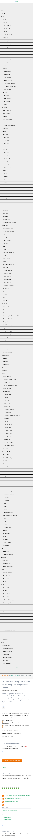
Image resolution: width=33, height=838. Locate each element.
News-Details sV (6, 621)
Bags (5, 503)
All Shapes (4, 107)
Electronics (5, 243)
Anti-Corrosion (4, 463)
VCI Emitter (6, 500)
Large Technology (7, 279)
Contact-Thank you (8, 648)
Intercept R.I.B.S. (8, 80)
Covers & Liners (4, 128)
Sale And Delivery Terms (21, 833)
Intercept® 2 (7, 95)
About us (3, 584)
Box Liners (6, 143)
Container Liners (7, 146)
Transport (4, 328)
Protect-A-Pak (7, 403)
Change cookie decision (7, 823)
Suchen (29, 6)
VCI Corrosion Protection (8, 494)
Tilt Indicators (6, 418)
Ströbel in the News (7, 633)
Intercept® (5, 161)
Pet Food (5, 237)
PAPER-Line (6, 37)
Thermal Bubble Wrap (9, 201)
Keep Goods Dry (6, 309)
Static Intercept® (7, 98)
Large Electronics (7, 276)
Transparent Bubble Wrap (9, 198)
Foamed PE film (6, 454)
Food (4, 234)
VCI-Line (5, 65)
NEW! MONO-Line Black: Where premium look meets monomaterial (17, 795)
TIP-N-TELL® (7, 427)
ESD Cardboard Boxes (8, 554)
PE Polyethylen (6, 192)
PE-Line (5, 104)
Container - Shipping (7, 270)
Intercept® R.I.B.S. (8, 101)
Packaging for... (4, 225)
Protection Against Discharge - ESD (11, 315)
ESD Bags (5, 358)
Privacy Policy (13, 833)
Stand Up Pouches (8, 25)
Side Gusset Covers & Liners (10, 158)
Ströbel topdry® (6, 533)
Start (2, 10)
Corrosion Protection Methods (8, 470)
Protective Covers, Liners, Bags (10, 385)
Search (3, 13)
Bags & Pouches (4, 16)
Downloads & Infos (7, 578)
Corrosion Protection (6, 343)
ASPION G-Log (7, 439)
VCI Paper (6, 497)
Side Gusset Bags (7, 28)
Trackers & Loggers (7, 436)
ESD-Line (5, 68)
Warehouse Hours (7, 663)
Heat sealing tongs (8, 491)
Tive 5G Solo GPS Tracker (10, 442)
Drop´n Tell (6, 400)
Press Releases (6, 627)
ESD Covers (5, 361)
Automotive (5, 297)
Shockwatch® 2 (8, 412)
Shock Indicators (6, 391)
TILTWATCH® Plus (8, 433)
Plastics (4, 249)
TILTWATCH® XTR (8, 430)
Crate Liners (6, 140)
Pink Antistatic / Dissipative (10, 83)
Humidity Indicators (7, 448)
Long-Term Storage (7, 346)
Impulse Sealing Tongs (8, 566)
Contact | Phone (6, 645)
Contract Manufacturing (9, 125)
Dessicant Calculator (7, 581)
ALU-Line (5, 22)
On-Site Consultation (7, 572)
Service (2, 569)
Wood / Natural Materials (8, 252)
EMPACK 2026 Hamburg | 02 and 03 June (13, 798)
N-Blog (4, 615)
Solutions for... (5, 303)
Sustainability (6, 596)
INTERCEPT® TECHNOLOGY (10, 515)
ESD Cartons (6, 364)
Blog (4, 612)
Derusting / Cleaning (7, 352)
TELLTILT (6, 421)
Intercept (5, 92)
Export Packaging (7, 334)
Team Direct (6, 654)
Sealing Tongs (5, 560)
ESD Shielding (7, 71)
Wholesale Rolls (7, 527)
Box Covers (6, 137)
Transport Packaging (7, 331)
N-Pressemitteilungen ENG (9, 630)
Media (2, 608)
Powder (4, 261)
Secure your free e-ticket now (12, 760)
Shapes (3, 207)
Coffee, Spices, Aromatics (8, 231)
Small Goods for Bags (8, 228)
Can (5, 50)
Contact (2, 642)
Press (4, 624)
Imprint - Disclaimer (5, 833)
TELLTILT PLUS (8, 424)
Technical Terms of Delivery (10, 835)
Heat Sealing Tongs (7, 563)
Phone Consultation (7, 575)
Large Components (7, 282)
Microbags (5, 539)
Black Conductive (8, 89)
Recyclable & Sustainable (8, 264)
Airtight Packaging (7, 306)
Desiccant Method (7, 473)
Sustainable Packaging (9, 599)
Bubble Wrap (6, 195)
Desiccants (6, 485)
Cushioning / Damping (8, 318)
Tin (4, 122)
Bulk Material (6, 288)
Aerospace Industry (7, 291)
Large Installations (7, 273)
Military (5, 294)
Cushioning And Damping (7, 451)
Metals (4, 246)
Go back (4, 767)
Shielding (6, 173)
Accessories (4, 370)
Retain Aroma (6, 312)
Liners (5, 482)
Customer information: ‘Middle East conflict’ (13, 804)
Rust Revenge (6, 545)
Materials (4, 19)
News (4, 618)
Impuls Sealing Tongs (8, 512)
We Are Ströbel (6, 587)
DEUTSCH (3, 672)
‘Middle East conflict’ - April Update (11, 801)
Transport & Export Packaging (9, 379)
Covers (5, 479)
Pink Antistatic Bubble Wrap (10, 204)
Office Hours (6, 660)
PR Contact (5, 639)
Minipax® (5, 536)
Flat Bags (6, 31)
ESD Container (5, 551)
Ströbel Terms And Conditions (9, 606)
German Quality (6, 593)
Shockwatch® (7, 406)
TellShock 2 (6, 397)
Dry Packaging (6, 349)
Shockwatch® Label (9, 409)
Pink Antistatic (7, 183)
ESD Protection (5, 355)
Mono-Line (5, 53)
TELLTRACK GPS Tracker (10, 445)
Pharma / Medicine (7, 240)
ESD (2, 548)
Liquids (4, 255)
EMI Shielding (7, 74)
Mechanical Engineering (8, 285)
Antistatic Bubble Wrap (9, 186)
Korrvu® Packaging (7, 457)
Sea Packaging (6, 337)
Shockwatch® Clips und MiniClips (12, 415)
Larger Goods (5, 267)
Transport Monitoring (7, 321)
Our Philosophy (6, 590)
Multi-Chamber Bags (8, 34)
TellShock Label (7, 394)
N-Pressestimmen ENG (8, 636)
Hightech (5, 300)
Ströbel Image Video (7, 602)
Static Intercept (7, 77)
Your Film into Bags (7, 325)
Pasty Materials (6, 258)
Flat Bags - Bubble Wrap (10, 86)
